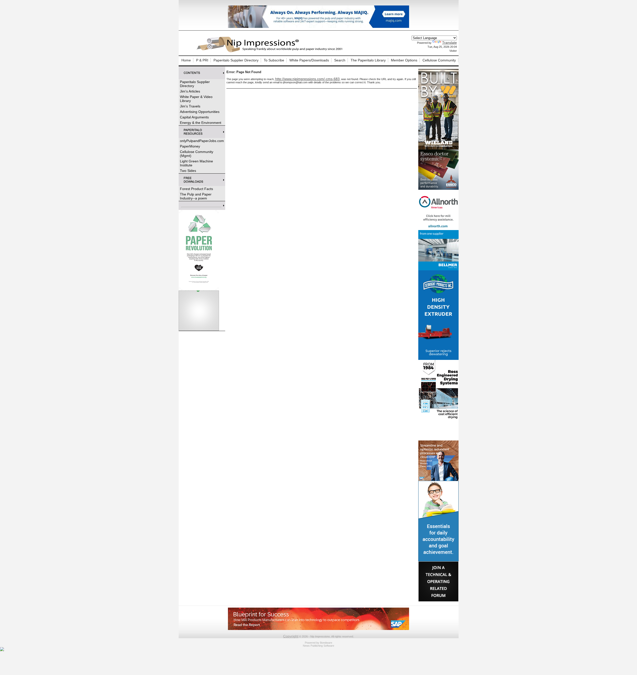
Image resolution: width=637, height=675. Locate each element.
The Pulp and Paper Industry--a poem (196, 196)
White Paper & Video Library (196, 99)
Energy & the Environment (200, 123)
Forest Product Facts (196, 189)
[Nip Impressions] (271, 51)
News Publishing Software (318, 645)
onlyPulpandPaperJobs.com (202, 141)
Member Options (404, 60)
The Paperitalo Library (368, 60)
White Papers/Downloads (309, 60)
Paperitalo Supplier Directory (236, 60)
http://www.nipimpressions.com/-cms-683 (307, 79)
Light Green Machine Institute (196, 163)
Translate (449, 43)
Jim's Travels (190, 106)
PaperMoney (190, 146)
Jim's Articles (190, 91)
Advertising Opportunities (199, 112)
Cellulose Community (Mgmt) (196, 154)
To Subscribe (274, 60)
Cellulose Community (439, 60)
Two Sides (188, 171)
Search (339, 60)
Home (186, 60)
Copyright (290, 636)
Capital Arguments (194, 117)
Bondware (326, 642)
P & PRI (202, 60)
